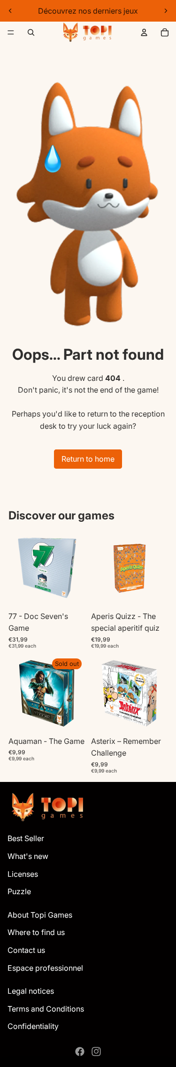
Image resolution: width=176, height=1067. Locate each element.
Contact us (26, 950)
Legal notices (31, 991)
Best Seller (26, 838)
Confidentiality (33, 1026)
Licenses (23, 874)
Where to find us (36, 932)
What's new (28, 856)
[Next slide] (165, 10)
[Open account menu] (144, 32)
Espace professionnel (45, 968)
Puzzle (19, 891)
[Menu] (11, 32)
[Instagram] (96, 1051)
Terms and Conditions (46, 1008)
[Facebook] (79, 1051)
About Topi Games (40, 915)
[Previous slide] (10, 10)
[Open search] (31, 32)
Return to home (88, 459)
